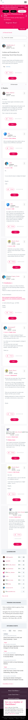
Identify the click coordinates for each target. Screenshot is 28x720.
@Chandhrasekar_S (8, 282)
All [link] (10, 630)
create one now (12, 713)
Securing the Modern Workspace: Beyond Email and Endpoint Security (13, 678)
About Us (17, 718)
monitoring (8, 66)
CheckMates (8, 683)
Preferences (22, 11)
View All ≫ (5, 596)
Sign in (6, 707)
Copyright (5, 718)
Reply (12, 78)
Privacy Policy (21, 7)
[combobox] (14, 37)
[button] (5, 11)
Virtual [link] (14, 630)
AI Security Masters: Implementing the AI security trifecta (13, 655)
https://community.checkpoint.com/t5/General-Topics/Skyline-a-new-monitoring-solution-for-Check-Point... (13, 299)
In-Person (6, 633)
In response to (10, 138)
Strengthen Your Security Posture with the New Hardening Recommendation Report (13, 612)
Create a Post (22, 28)
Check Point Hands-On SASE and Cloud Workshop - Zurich (12, 638)
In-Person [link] (20, 630)
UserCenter (22, 718)
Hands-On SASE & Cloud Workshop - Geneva (13, 663)
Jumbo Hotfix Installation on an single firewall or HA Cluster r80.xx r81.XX (12, 617)
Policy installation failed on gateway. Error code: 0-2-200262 (13, 608)
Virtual (5, 642)
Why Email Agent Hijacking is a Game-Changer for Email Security (13, 647)
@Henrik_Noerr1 (11, 439)
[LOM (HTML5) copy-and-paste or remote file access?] (2, 84)
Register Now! (11, 23)
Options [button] (25, 32)
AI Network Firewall (7, 32)
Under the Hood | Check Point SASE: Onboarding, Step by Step (13, 671)
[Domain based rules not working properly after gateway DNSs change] (26, 84)
